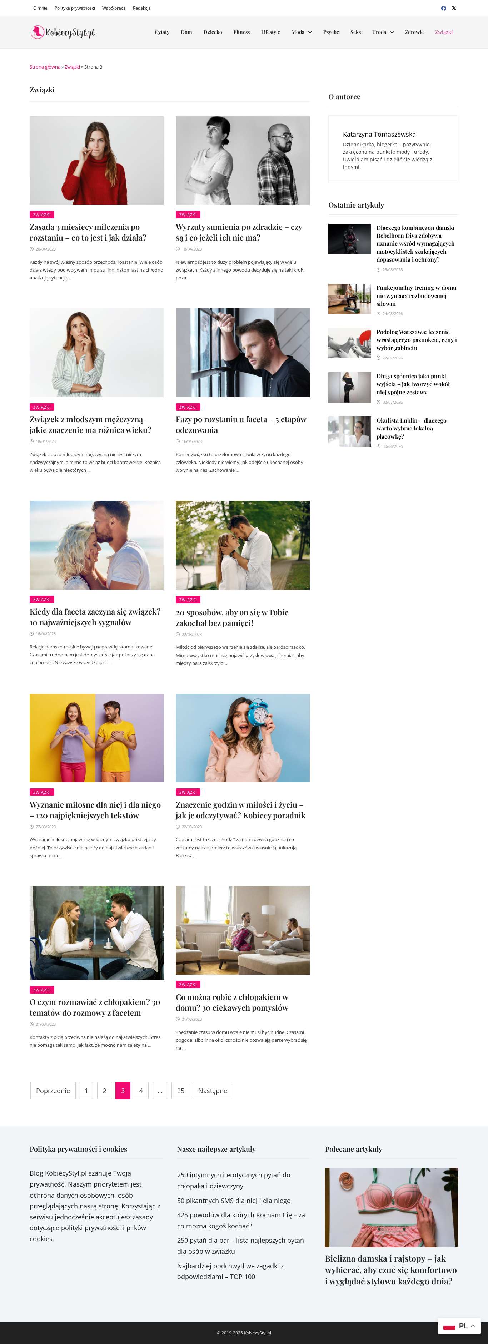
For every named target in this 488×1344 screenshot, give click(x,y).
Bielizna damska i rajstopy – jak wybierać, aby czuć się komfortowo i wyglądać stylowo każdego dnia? (391, 1270)
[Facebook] (444, 7)
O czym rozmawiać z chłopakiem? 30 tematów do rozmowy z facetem (95, 1007)
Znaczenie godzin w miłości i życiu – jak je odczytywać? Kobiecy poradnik (241, 809)
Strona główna (45, 67)
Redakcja (142, 8)
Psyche (331, 32)
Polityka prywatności (75, 8)
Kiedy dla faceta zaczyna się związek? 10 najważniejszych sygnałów (95, 616)
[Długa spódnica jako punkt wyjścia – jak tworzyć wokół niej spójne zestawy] (349, 377)
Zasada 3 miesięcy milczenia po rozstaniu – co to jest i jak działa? (88, 232)
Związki (444, 32)
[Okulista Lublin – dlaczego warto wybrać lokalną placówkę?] (349, 422)
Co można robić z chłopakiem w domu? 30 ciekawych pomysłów (232, 1002)
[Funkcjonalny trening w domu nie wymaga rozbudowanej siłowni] (349, 289)
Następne (212, 1090)
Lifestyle (270, 32)
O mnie (40, 8)
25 (180, 1090)
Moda (298, 32)
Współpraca (114, 8)
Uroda (379, 32)
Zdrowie (414, 32)
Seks (355, 32)
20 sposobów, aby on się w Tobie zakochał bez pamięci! (232, 617)
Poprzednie (53, 1090)
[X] (454, 7)
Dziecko (213, 32)
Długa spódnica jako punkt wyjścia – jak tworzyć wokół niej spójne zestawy (413, 384)
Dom (186, 32)
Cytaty (162, 32)
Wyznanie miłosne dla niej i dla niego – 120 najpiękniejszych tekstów (95, 809)
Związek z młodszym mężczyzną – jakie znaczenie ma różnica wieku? (90, 424)
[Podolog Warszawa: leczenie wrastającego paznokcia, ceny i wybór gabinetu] (349, 333)
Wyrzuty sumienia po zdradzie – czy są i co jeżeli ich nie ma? (239, 232)
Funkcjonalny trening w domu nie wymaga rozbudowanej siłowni (417, 295)
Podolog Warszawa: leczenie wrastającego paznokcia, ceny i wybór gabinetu (417, 340)
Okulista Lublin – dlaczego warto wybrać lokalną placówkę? (412, 428)
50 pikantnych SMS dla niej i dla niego (234, 1200)
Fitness (242, 32)
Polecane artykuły (353, 1148)
